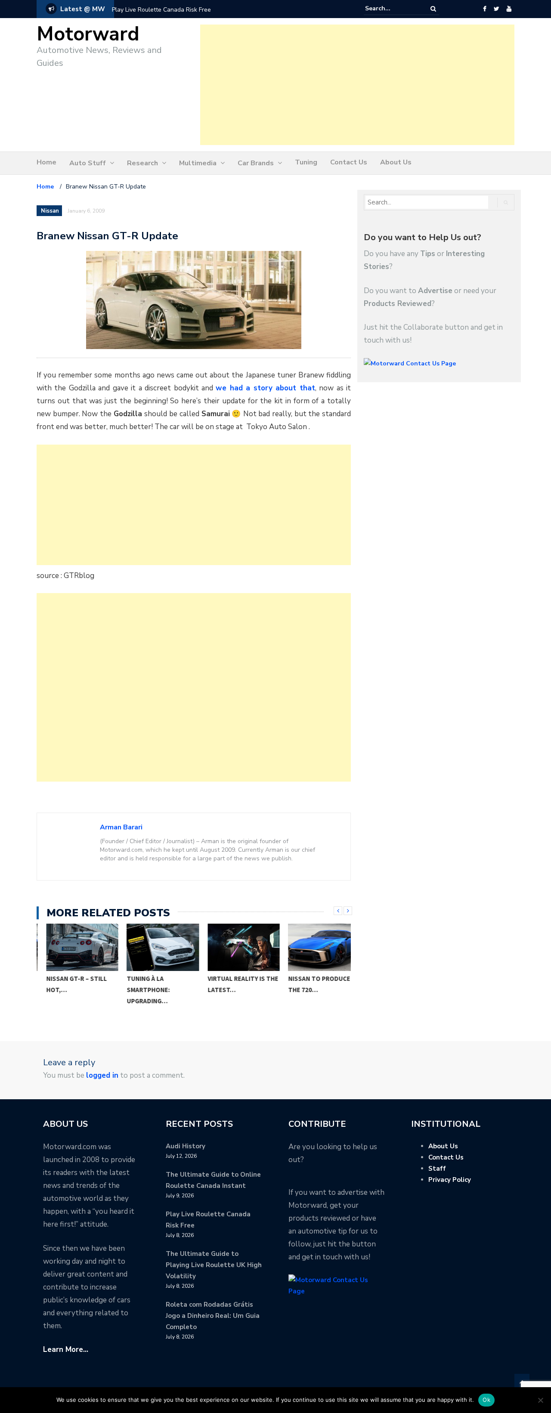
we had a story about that (265, 388)
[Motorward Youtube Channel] (509, 9)
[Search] (433, 9)
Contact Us (348, 162)
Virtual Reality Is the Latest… (233, 984)
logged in (102, 1075)
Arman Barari (121, 827)
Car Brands (256, 163)
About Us (396, 162)
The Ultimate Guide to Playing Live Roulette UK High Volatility (214, 1264)
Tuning (306, 162)
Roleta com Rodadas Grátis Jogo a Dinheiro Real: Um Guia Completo (213, 1315)
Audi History (185, 1146)
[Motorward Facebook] (484, 9)
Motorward (88, 34)
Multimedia (198, 163)
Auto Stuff (87, 163)
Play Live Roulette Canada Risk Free (161, 10)
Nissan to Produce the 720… (310, 984)
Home (46, 162)
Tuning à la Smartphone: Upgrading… (139, 989)
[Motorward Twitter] (496, 9)
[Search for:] (391, 8)
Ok (486, 1399)
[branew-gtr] (193, 299)
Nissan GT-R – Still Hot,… (67, 984)
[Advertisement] (357, 85)
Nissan (50, 211)
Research (142, 163)
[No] (540, 1400)
